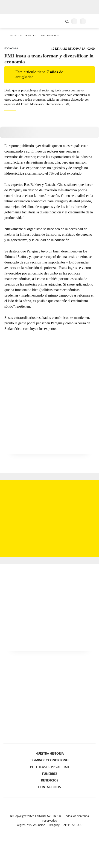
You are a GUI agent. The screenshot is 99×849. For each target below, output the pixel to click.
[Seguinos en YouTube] (52, 830)
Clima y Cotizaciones (59, 20)
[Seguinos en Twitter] (48, 830)
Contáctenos (49, 787)
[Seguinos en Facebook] (43, 830)
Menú (93, 21)
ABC (12, 21)
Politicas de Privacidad (49, 767)
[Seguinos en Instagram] (57, 830)
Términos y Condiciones (49, 760)
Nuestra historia (49, 753)
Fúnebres (49, 774)
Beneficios (49, 780)
